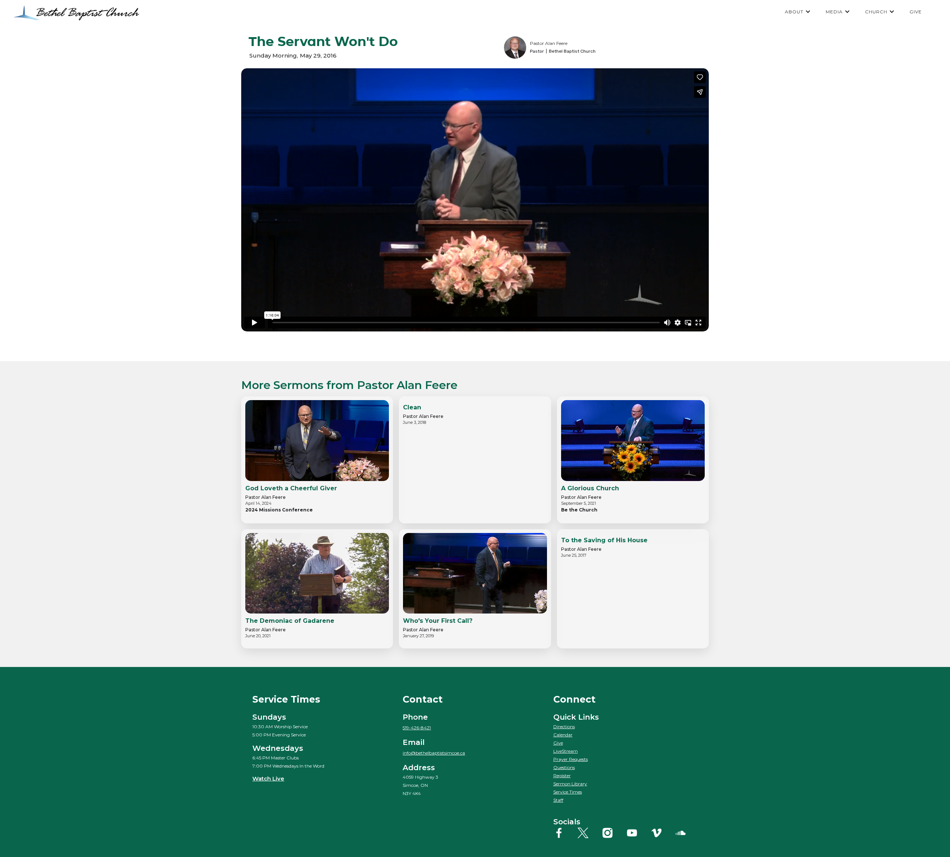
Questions (564, 767)
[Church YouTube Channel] (637, 832)
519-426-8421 (417, 727)
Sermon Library (570, 783)
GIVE (916, 11)
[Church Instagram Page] (613, 832)
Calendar (563, 734)
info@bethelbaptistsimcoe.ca (434, 753)
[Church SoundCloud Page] (686, 832)
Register (562, 775)
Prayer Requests (570, 759)
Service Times (567, 792)
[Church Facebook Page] (564, 832)
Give (558, 743)
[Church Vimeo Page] (662, 832)
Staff (558, 800)
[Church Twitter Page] (588, 832)
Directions (564, 726)
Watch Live (268, 778)
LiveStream (565, 751)
